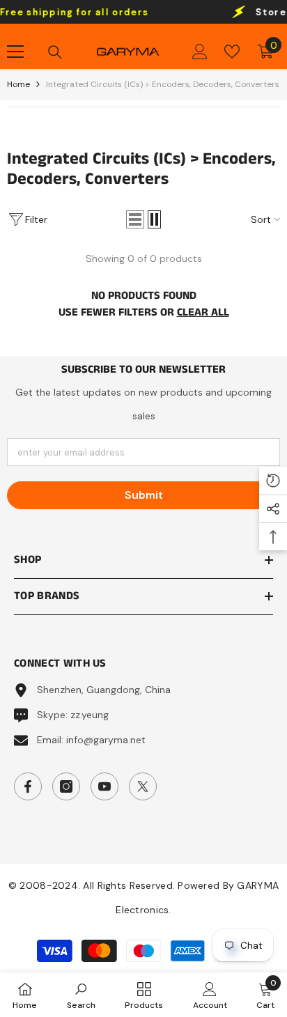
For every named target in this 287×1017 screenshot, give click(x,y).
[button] (135, 219)
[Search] (55, 52)
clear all (203, 312)
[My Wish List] (232, 51)
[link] (81, 994)
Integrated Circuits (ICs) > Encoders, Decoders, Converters (162, 84)
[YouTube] (104, 786)
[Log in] (200, 51)
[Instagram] (66, 786)
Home (18, 84)
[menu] (15, 51)
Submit (144, 495)
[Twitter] (143, 786)
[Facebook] (28, 786)
